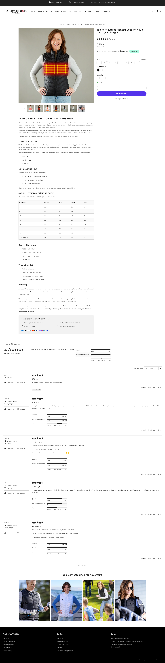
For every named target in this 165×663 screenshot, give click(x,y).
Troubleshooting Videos (65, 651)
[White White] (102, 70)
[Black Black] (98, 70)
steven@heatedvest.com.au (120, 638)
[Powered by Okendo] (11, 344)
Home (33, 11)
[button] (106, 39)
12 (115, 62)
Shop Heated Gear (45, 11)
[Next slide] (90, 66)
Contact (97, 11)
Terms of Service (8, 644)
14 (120, 62)
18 (131, 62)
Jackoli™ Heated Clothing (74, 24)
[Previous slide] (22, 66)
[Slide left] (25, 108)
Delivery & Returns (9, 641)
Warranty (60, 638)
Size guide (142, 59)
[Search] (161, 11)
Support (59, 647)
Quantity (100, 75)
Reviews (88, 11)
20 (137, 62)
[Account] (153, 11)
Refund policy (7, 647)
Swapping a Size (62, 641)
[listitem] (55, 2)
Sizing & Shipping (75, 11)
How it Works (60, 11)
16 (126, 62)
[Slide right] (87, 108)
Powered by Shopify (139, 660)
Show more (82, 566)
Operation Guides (63, 644)
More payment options (121, 99)
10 (109, 62)
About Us (106, 11)
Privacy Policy (7, 651)
